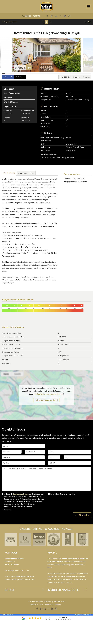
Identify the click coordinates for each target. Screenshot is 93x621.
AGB (41, 605)
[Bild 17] (58, 73)
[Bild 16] (55, 73)
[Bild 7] (24, 73)
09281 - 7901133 (32, 16)
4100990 (7, 113)
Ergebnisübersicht (10, 22)
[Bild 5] (17, 73)
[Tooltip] (90, 615)
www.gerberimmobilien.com (23, 579)
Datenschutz (48, 605)
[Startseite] (46, 6)
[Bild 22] (75, 73)
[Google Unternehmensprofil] (51, 16)
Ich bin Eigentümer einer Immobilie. (62, 494)
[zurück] (7, 539)
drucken (87, 77)
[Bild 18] (62, 73)
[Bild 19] (65, 73)
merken (77, 77)
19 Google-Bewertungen (62, 619)
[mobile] (88, 6)
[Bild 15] (51, 73)
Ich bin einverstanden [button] (46, 400)
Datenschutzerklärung (21, 494)
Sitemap (58, 605)
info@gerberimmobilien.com (75, 181)
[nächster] (85, 539)
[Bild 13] (44, 73)
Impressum (34, 605)
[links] (42, 22)
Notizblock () (65, 77)
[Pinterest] (60, 16)
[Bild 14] (48, 73)
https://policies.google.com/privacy (49, 394)
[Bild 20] (69, 73)
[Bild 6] (20, 73)
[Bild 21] (72, 73)
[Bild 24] (82, 73)
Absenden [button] (84, 515)
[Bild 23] (79, 73)
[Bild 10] (34, 73)
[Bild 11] (38, 73)
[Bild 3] (10, 73)
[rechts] (50, 22)
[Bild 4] (13, 73)
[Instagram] (69, 16)
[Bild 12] (41, 73)
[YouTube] (56, 16)
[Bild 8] (27, 73)
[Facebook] (47, 16)
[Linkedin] (65, 16)
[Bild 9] (31, 73)
